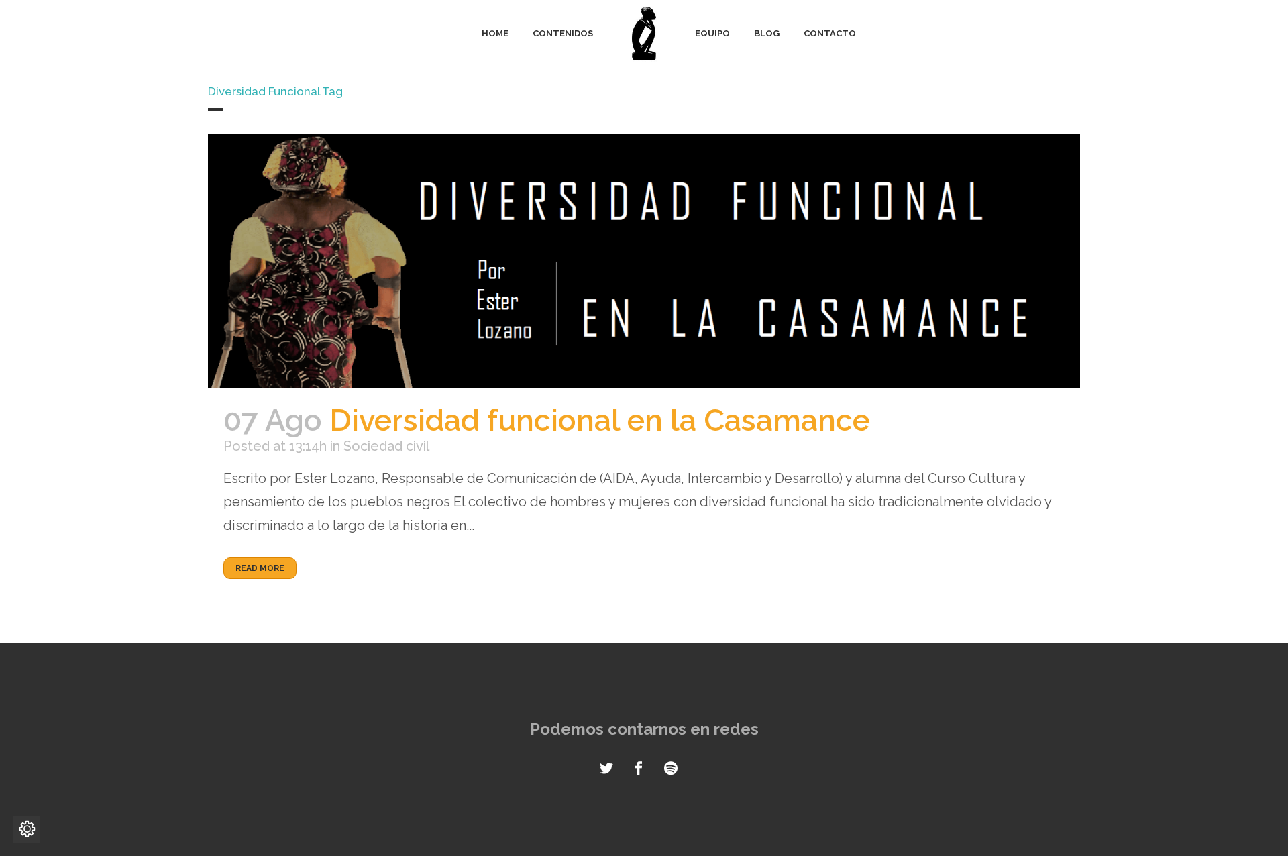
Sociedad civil (386, 446)
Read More (259, 568)
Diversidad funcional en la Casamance (599, 420)
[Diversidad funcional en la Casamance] (644, 261)
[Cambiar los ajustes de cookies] (26, 829)
